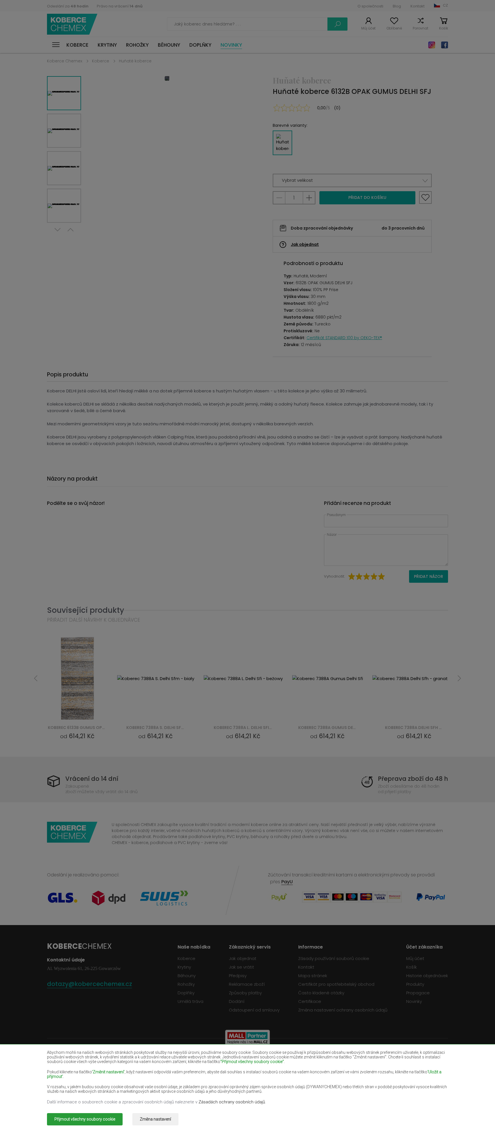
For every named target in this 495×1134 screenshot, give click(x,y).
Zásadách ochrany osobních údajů (232, 1102)
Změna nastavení (155, 1119)
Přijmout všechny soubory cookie (84, 1119)
